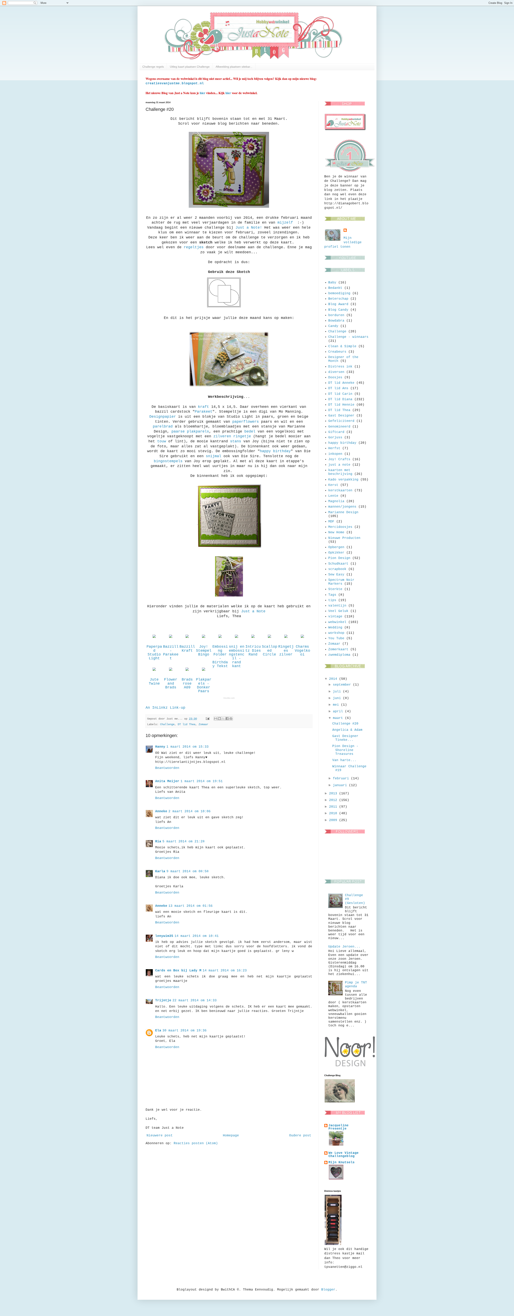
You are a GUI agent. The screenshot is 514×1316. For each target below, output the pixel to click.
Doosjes (335, 377)
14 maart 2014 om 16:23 (225, 970)
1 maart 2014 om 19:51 (202, 781)
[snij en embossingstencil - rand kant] (236, 638)
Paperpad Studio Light (154, 652)
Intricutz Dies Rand (253, 650)
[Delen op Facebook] (227, 719)
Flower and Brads (170, 683)
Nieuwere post (160, 1135)
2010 (334, 813)
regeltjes (194, 247)
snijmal (213, 456)
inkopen (335, 454)
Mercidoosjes (340, 527)
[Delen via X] (223, 719)
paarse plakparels (190, 432)
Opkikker (336, 553)
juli (338, 691)
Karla (160, 871)
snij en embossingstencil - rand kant (236, 656)
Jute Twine (154, 681)
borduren (336, 315)
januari (341, 785)
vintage (335, 616)
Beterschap (338, 299)
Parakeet (203, 412)
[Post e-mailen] (207, 718)
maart (339, 718)
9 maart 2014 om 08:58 (187, 871)
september (343, 685)
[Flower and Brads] (170, 671)
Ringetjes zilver (286, 650)
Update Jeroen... (344, 947)
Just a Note (253, 611)
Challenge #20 (345, 724)
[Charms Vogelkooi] (302, 638)
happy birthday (275, 451)
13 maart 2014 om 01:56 (190, 906)
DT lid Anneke (341, 383)
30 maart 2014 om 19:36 (184, 1030)
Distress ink (340, 366)
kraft (203, 407)
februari (342, 778)
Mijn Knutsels (341, 1162)
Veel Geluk (338, 611)
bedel (249, 432)
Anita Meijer (167, 781)
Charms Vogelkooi (302, 650)
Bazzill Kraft (187, 648)
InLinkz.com (229, 698)
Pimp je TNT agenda (356, 984)
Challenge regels (153, 66)
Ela (158, 1030)
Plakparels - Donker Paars (203, 685)
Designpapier (162, 417)
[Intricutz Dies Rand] (253, 638)
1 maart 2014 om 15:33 (187, 747)
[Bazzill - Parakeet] (170, 638)
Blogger (328, 1290)
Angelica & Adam (347, 730)
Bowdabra (336, 321)
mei (337, 705)
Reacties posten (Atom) (196, 1143)
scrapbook (337, 569)
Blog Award (338, 304)
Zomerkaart (338, 649)
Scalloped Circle (269, 650)
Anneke (161, 811)
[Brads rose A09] (187, 671)
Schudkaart (338, 564)
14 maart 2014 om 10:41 (196, 936)
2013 (334, 793)
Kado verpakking (343, 479)
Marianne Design (343, 512)
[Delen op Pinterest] (231, 719)
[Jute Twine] (154, 671)
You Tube (336, 638)
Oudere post (300, 1135)
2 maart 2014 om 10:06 (189, 811)
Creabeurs (337, 352)
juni (338, 698)
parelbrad (163, 426)
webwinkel (337, 622)
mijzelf (286, 223)
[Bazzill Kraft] (187, 638)
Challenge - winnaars (348, 337)
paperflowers (245, 422)
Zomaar (203, 724)
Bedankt (335, 288)
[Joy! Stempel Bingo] (203, 638)
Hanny (160, 747)
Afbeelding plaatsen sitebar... (234, 66)
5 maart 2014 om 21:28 (183, 841)
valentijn (337, 606)
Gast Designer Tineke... (345, 738)
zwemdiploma (339, 655)
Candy (333, 326)
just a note (339, 465)
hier (202, 93)
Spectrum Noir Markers (341, 582)
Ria (158, 841)
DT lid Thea (186, 724)
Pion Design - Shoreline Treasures (345, 750)
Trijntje (163, 1000)
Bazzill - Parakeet (170, 652)
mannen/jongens (342, 507)
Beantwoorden (167, 768)
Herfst (334, 448)
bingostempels (168, 461)
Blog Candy (338, 310)
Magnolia (336, 501)
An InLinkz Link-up (165, 708)
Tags (332, 595)
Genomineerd (339, 426)
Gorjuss (335, 437)
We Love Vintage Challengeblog (343, 1154)
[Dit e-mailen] (216, 719)
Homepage (231, 1135)
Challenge (167, 724)
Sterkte (335, 589)
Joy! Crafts (339, 459)
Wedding (335, 627)
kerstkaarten (340, 490)
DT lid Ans (338, 388)
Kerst (333, 485)
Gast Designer (341, 415)
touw (161, 441)
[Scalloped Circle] (269, 638)
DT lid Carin (340, 394)
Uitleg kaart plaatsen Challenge (190, 66)
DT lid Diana (340, 399)
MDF (331, 521)
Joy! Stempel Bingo (203, 650)
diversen (336, 372)
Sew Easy (336, 574)
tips (332, 600)
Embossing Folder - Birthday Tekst (220, 656)
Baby (332, 282)
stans (235, 441)
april (339, 711)
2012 (334, 800)
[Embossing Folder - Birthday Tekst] (220, 638)
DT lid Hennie (341, 405)
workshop (336, 633)
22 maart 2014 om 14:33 (194, 1000)
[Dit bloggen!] (219, 719)
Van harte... (344, 760)
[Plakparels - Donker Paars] (203, 671)
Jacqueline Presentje (338, 1127)
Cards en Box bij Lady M (178, 970)
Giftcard (336, 432)
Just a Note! (249, 228)
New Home (336, 532)
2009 (334, 820)
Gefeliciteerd (341, 421)
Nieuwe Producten (344, 538)
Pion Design (339, 558)
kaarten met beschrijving (340, 472)
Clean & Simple (342, 346)
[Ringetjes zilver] (286, 638)
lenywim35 (164, 936)
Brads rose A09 (187, 683)
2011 (334, 807)
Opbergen (336, 547)
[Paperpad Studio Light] (154, 638)
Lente (333, 496)
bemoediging (339, 293)
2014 (334, 679)
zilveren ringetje (232, 436)
